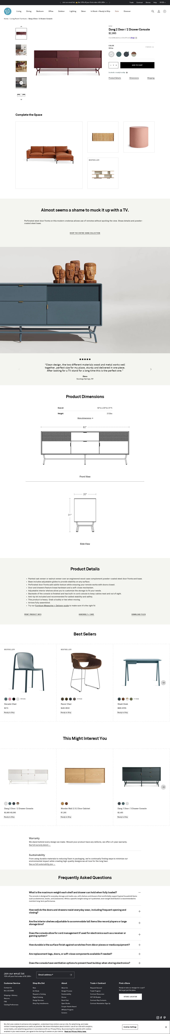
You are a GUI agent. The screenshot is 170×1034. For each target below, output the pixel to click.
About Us (64, 988)
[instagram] (157, 1018)
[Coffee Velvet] (62, 699)
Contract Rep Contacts (98, 1000)
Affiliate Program (67, 1009)
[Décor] (83, 11)
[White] (17, 699)
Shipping (150, 78)
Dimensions (134, 78)
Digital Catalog (38, 997)
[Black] (13, 699)
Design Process (66, 991)
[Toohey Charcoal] (74, 699)
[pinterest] (164, 1018)
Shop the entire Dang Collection (85, 233)
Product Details (115, 78)
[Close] (166, 1027)
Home (6, 18)
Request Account (96, 988)
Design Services (38, 1000)
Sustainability (66, 994)
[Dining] (28, 11)
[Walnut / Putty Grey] (17, 803)
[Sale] (117, 11)
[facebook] (161, 1018)
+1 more (136, 699)
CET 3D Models (95, 997)
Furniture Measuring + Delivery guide (52, 606)
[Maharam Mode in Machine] (70, 699)
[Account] (158, 11)
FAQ (5, 1001)
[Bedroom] (40, 11)
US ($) (163, 3)
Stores (148, 2)
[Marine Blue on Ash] (119, 699)
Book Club (65, 1000)
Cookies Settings (130, 1027)
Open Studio (65, 1003)
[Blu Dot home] (7, 11)
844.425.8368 (9, 990)
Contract (140, 2)
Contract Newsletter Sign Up (100, 1003)
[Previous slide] (21, 26)
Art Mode (36, 991)
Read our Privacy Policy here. (75, 1031)
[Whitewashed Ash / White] (127, 699)
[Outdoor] (61, 11)
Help (155, 2)
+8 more (22, 699)
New (34, 988)
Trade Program (95, 991)
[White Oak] (62, 803)
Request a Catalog (39, 994)
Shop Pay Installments (40, 1003)
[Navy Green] (13, 803)
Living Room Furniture (18, 18)
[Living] (18, 11)
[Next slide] (21, 99)
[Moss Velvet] (66, 699)
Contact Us (8, 987)
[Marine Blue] (5, 699)
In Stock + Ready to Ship (100, 11)
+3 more (79, 699)
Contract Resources (97, 994)
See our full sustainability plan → (42, 864)
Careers (64, 1013)
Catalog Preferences (11, 1004)
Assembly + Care (86, 614)
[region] (85, 1027)
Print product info (32, 614)
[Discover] (127, 11)
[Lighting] (73, 11)
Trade (132, 2)
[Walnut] (123, 699)
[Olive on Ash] (131, 699)
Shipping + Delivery (10, 995)
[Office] (51, 11)
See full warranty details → (40, 845)
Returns (7, 998)
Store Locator (130, 996)
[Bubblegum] (9, 699)
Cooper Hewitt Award (68, 1006)
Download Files (139, 614)
